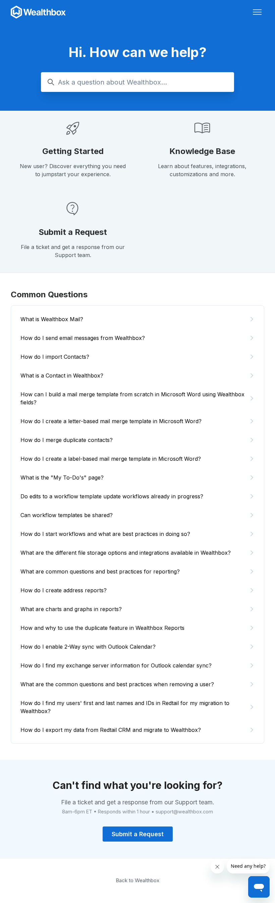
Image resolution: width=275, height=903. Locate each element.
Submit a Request (73, 232)
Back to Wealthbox (137, 880)
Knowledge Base (202, 151)
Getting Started (73, 151)
